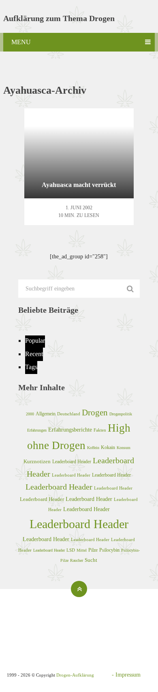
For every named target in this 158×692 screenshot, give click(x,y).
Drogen (95, 412)
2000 (30, 414)
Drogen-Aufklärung (75, 675)
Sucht (91, 560)
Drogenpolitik (120, 414)
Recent (34, 353)
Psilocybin (109, 550)
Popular (35, 340)
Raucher (76, 560)
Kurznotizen (37, 461)
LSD (70, 550)
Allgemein (46, 414)
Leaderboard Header (71, 461)
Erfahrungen (37, 430)
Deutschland (68, 413)
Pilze (93, 550)
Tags (31, 366)
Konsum (123, 447)
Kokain (108, 447)
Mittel (82, 550)
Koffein (93, 447)
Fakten (100, 430)
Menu (21, 42)
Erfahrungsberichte (70, 429)
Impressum (128, 675)
